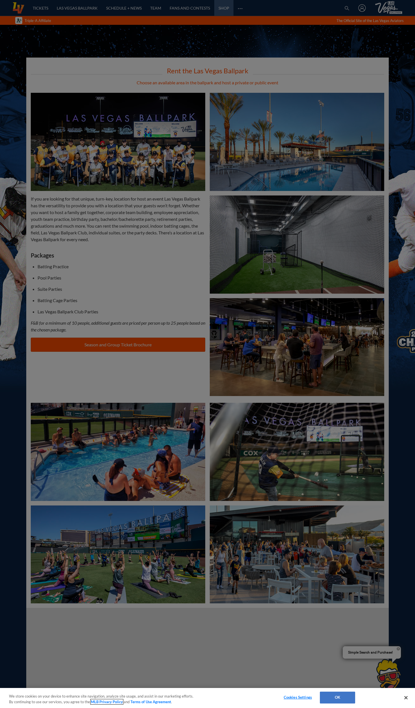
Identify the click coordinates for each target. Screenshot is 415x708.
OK (337, 697)
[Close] (406, 697)
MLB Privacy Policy (107, 702)
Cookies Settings (298, 697)
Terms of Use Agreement (150, 702)
